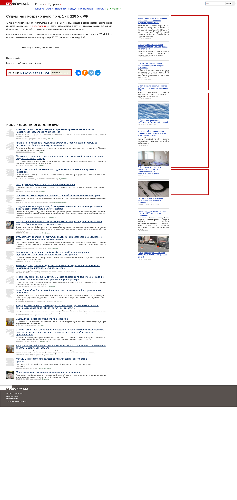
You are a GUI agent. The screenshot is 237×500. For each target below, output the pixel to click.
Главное (39, 9)
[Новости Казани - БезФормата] (15, 3)
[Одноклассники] (85, 73)
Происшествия (86, 9)
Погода (72, 9)
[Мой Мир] (98, 73)
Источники (60, 9)
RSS (24, 401)
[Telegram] (91, 73)
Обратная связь (12, 396)
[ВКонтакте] (78, 73)
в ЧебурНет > (114, 9)
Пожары (100, 9)
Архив (49, 9)
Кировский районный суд (34, 72)
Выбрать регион (12, 398)
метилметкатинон (38, 26)
